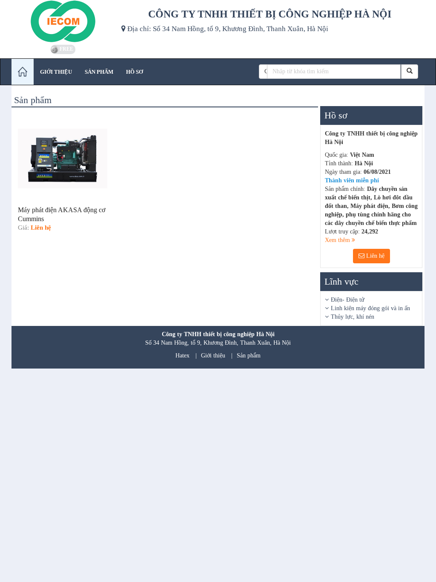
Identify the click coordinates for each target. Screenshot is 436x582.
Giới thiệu (213, 355)
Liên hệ (374, 256)
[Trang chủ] (22, 72)
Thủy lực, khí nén (352, 317)
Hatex (182, 355)
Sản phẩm (249, 355)
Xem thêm (338, 240)
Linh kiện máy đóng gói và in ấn (370, 308)
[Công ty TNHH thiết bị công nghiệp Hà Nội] (63, 21)
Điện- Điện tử (347, 300)
